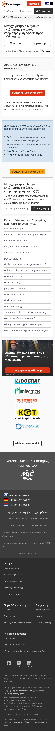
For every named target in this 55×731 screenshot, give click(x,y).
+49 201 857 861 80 (19, 495)
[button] (51, 3)
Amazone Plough (13, 228)
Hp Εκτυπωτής (12, 282)
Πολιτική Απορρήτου (20, 722)
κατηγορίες (31, 154)
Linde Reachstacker (15, 294)
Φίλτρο (16, 43)
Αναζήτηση (44, 11)
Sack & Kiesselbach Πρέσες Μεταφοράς (25, 312)
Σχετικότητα (40, 43)
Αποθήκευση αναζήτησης (29, 92)
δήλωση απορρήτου (34, 109)
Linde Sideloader (13, 300)
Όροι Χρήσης (39, 722)
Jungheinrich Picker (14, 288)
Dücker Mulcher (13, 258)
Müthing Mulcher (27, 553)
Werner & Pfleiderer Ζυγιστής (20, 318)
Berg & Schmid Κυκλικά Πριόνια (21, 246)
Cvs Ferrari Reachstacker (17, 252)
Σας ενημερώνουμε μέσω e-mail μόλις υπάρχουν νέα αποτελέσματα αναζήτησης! (26, 77)
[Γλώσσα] (47, 3)
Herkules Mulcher (14, 276)
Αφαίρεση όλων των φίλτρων (22, 51)
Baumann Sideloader (15, 240)
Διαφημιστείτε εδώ (29, 443)
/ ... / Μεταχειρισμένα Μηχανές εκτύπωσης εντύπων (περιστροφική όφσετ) (29, 17)
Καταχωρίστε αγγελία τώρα (27, 370)
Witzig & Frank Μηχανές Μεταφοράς (23, 324)
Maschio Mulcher (15, 518)
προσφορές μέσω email (32, 137)
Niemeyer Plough (13, 306)
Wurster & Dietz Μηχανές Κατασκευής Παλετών (29, 330)
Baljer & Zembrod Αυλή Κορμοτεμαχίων (25, 234)
